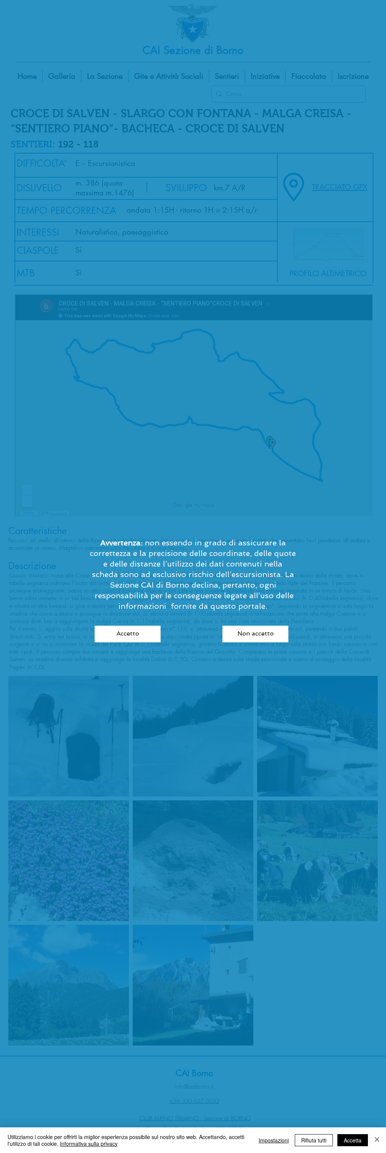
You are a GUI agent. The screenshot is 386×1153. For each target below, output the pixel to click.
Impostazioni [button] (274, 1140)
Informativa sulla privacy (89, 1143)
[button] (128, 634)
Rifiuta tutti (313, 1140)
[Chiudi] (376, 1140)
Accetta (352, 1140)
